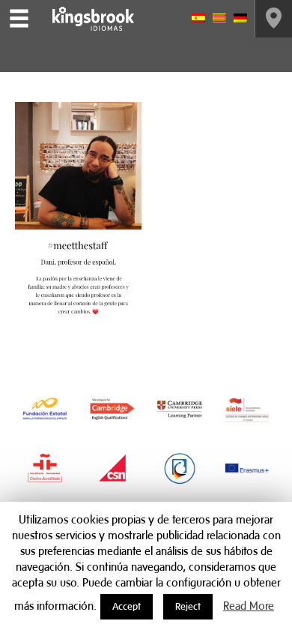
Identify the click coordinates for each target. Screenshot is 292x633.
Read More (248, 605)
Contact (273, 19)
